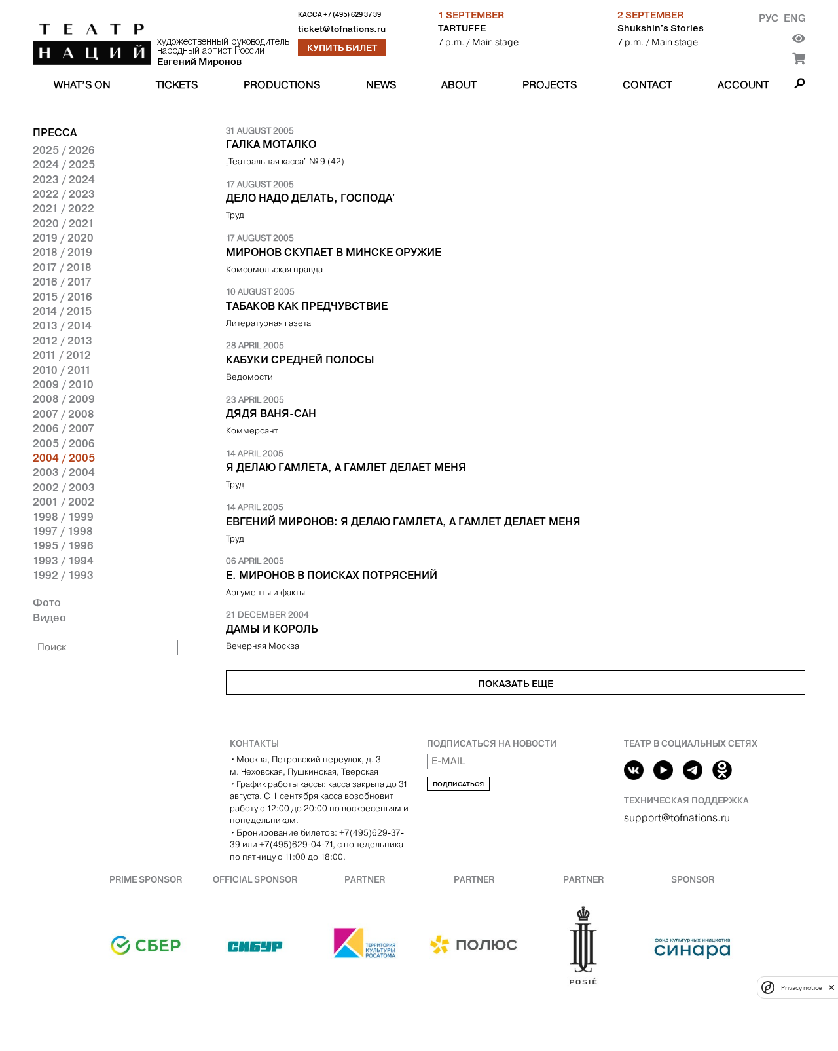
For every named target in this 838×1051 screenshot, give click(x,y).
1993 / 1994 (63, 560)
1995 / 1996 (63, 545)
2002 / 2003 (64, 487)
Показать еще (515, 684)
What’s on (82, 85)
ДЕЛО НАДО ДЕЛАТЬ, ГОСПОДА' (310, 197)
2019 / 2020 (63, 237)
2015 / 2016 (62, 296)
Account (743, 85)
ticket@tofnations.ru (342, 29)
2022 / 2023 (64, 193)
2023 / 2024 (64, 179)
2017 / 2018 (62, 267)
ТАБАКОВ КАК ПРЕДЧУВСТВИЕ (307, 305)
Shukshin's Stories (660, 28)
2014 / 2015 (62, 311)
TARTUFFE (462, 28)
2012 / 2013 (62, 340)
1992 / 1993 (63, 574)
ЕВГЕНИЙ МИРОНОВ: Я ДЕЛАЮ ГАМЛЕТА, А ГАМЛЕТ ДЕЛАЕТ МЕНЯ (403, 521)
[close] (831, 987)
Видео (49, 617)
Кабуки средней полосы (300, 359)
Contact (647, 85)
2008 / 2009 (64, 398)
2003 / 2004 (64, 472)
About (459, 85)
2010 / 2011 (62, 370)
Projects (549, 85)
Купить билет (342, 48)
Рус (768, 18)
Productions (282, 85)
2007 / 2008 (63, 413)
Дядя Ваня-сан (271, 413)
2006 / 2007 (63, 428)
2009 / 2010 (63, 384)
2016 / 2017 (62, 281)
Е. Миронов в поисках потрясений (331, 574)
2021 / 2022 (63, 208)
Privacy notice (801, 987)
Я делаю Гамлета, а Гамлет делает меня (346, 466)
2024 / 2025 (64, 164)
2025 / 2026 (64, 150)
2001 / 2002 (63, 501)
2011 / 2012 (62, 354)
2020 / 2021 (63, 223)
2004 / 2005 (64, 457)
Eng (794, 18)
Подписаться (458, 784)
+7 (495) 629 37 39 (352, 14)
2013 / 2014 (62, 325)
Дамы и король (272, 628)
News (381, 85)
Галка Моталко (271, 144)
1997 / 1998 (63, 531)
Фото (47, 602)
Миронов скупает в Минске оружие (333, 252)
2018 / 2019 (62, 252)
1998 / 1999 (63, 516)
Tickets (177, 85)
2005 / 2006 (64, 443)
